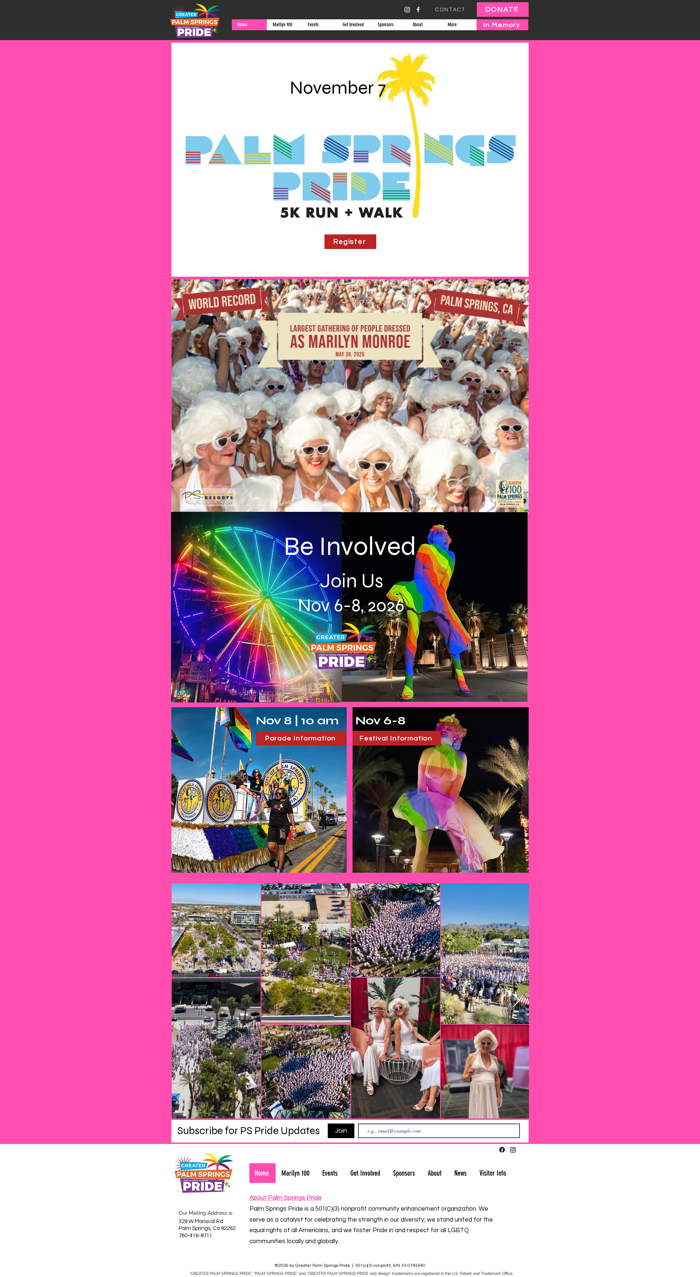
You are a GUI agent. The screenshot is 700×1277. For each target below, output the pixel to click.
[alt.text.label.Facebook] (418, 9)
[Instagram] (407, 9)
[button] (319, 24)
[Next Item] (516, 1001)
